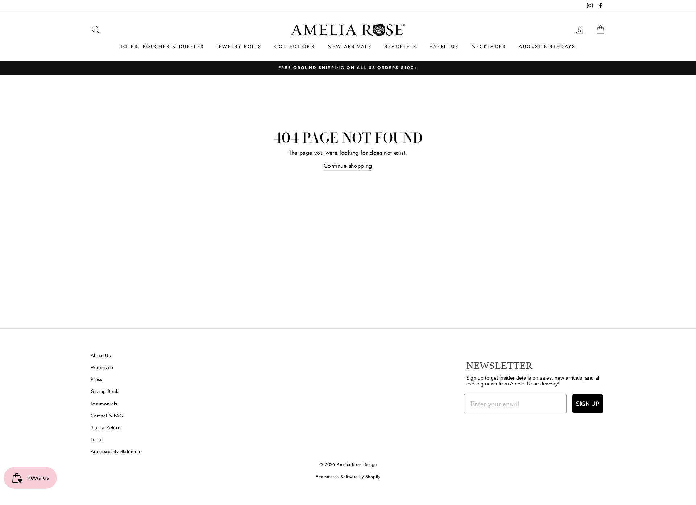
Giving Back (104, 391)
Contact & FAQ (107, 415)
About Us (101, 355)
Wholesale (102, 367)
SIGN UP (588, 403)
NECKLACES (489, 46)
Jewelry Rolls (239, 46)
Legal (97, 439)
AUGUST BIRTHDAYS (547, 46)
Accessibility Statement (116, 451)
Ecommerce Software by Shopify (348, 476)
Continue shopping (348, 166)
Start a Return (106, 427)
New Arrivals (350, 46)
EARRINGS (444, 46)
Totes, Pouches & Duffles (162, 46)
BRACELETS (401, 46)
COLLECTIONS (294, 46)
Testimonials (104, 403)
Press (96, 379)
